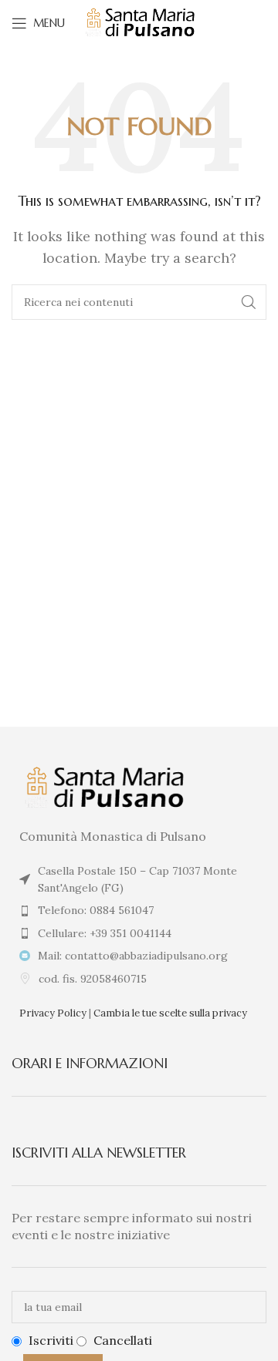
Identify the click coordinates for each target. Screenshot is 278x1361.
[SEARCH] (248, 302)
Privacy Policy (52, 1013)
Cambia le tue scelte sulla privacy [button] (170, 1013)
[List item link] (139, 910)
